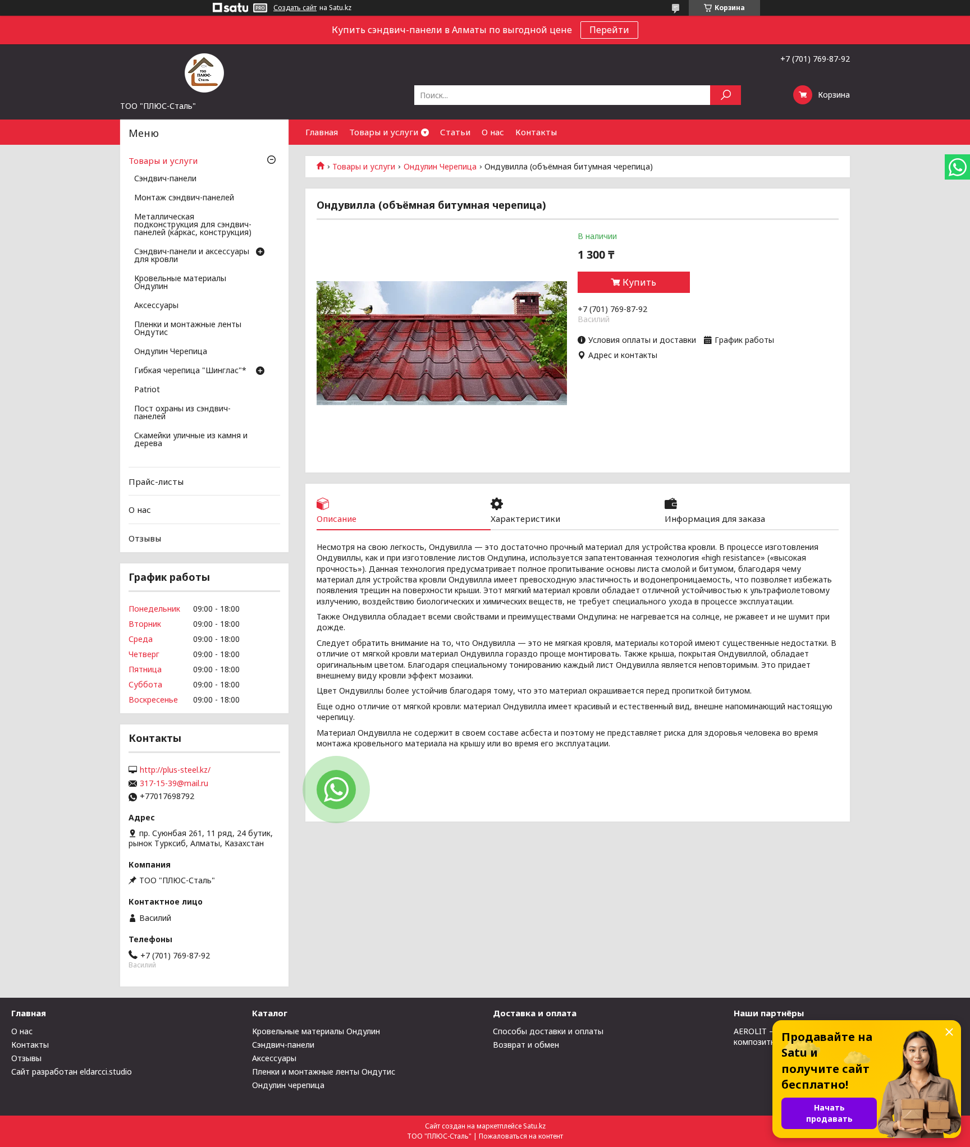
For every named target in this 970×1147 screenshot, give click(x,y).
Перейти (609, 30)
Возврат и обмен (526, 1044)
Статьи (455, 131)
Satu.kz (534, 1126)
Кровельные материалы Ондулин (180, 282)
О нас (493, 131)
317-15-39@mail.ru (174, 783)
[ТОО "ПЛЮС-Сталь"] (204, 72)
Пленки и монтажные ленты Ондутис (187, 328)
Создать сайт (295, 8)
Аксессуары (156, 305)
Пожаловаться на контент (521, 1136)
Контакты (536, 131)
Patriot (147, 390)
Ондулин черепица (288, 1085)
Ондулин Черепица (440, 167)
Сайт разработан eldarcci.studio (71, 1071)
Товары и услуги (383, 131)
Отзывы (145, 538)
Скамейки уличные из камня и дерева (191, 440)
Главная (321, 131)
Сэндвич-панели (165, 179)
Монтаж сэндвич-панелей (184, 198)
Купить (639, 282)
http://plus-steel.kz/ (175, 770)
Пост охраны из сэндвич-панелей (182, 413)
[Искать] (725, 95)
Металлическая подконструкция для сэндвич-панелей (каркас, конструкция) (192, 225)
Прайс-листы (156, 481)
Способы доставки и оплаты (548, 1031)
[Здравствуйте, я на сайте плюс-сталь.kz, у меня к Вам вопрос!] (336, 789)
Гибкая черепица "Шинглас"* (190, 370)
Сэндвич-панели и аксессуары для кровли (191, 255)
